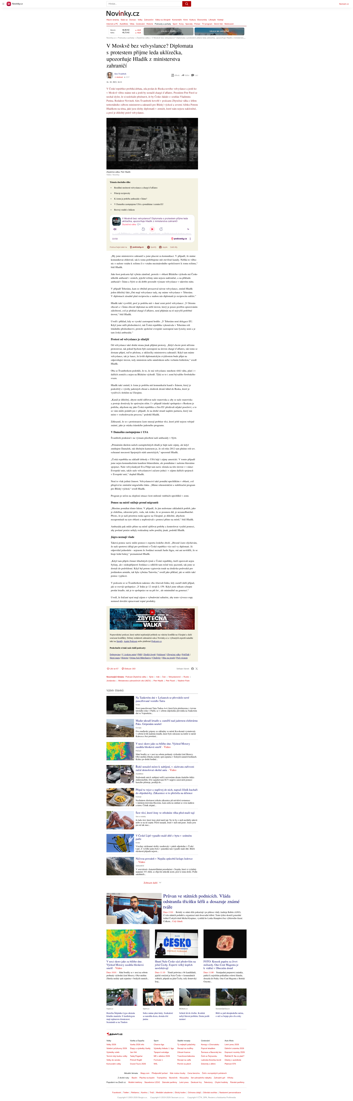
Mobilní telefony (135, 1082)
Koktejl (220, 20)
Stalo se (124, 20)
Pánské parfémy (237, 1082)
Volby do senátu (113, 1060)
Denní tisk (218, 24)
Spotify (120, 641)
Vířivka (230, 1078)
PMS (140, 654)
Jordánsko (111, 681)
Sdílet (187, 75)
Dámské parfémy (169, 1082)
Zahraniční (148, 20)
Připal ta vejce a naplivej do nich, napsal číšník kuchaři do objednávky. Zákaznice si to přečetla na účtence (167, 791)
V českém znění (129, 654)
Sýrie (151, 677)
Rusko (186, 677)
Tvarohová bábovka (186, 1056)
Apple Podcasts (130, 641)
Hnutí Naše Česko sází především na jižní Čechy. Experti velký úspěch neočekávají (175, 965)
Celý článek (177, 921)
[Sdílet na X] (196, 668)
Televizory (208, 1082)
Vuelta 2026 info (137, 1044)
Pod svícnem (182, 657)
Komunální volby (113, 1064)
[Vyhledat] (186, 4)
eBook (177, 75)
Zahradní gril (219, 1078)
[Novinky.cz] (123, 14)
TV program (207, 24)
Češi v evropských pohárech (214, 1073)
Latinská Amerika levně (211, 1060)
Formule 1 (158, 1060)
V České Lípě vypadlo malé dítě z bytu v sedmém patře (164, 837)
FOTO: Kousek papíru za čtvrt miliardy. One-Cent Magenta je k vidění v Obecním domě (221, 965)
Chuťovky (156, 657)
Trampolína (162, 1078)
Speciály (189, 24)
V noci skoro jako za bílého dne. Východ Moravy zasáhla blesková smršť (163, 745)
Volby (140, 20)
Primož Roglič (136, 1060)
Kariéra (144, 1092)
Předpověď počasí (160, 1073)
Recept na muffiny (185, 1048)
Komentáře (177, 20)
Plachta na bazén (147, 1078)
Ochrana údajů (194, 1092)
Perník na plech (184, 1064)
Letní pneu (184, 1082)
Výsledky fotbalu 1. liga (164, 1048)
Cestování (140, 24)
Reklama (135, 1092)
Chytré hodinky (221, 1082)
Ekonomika (202, 20)
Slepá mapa (115, 657)
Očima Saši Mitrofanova (140, 657)
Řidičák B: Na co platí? (234, 1056)
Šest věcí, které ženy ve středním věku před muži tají (165, 813)
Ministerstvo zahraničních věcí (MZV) (134, 681)
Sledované (229, 24)
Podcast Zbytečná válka (135, 677)
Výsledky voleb (112, 1052)
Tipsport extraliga (161, 1052)
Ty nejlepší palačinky (186, 1044)
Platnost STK (230, 1064)
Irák (158, 677)
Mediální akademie (164, 1092)
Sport (175, 24)
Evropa (138, 728)
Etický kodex (180, 1092)
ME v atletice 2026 (162, 1056)
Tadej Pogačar (136, 1056)
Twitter (126, 1092)
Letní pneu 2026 (232, 1044)
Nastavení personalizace (230, 1092)
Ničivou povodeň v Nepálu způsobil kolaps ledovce (164, 858)
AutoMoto (124, 24)
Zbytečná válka (173, 654)
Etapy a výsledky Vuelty (140, 1048)
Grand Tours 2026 (138, 1064)
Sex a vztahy (141, 817)
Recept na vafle (184, 1060)
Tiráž (152, 1092)
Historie (149, 24)
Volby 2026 (111, 1044)
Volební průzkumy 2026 (116, 1048)
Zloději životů (150, 654)
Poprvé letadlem (208, 1048)
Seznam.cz (344, 4)
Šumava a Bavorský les (211, 1052)
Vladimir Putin (184, 681)
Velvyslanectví (175, 677)
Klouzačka (184, 1078)
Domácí (132, 20)
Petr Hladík (158, 681)
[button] (152, 143)
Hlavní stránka (112, 20)
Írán (164, 677)
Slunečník (173, 1078)
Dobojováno (115, 654)
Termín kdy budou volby (116, 1056)
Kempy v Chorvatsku (210, 1044)
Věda (132, 24)
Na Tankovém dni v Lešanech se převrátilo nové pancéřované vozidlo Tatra (162, 699)
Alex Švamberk (120, 73)
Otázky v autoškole (233, 1060)
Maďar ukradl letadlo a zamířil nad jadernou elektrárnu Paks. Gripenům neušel (167, 722)
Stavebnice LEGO (152, 1082)
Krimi (185, 20)
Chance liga (159, 1044)
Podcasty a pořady (163, 24)
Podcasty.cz (156, 641)
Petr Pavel (170, 681)
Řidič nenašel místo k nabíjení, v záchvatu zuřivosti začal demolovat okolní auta (165, 768)
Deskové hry (196, 1082)
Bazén (134, 1078)
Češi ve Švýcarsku (209, 1056)
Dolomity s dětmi (208, 1064)
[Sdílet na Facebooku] (192, 668)
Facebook (116, 1092)
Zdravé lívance (183, 1052)
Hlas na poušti (168, 657)
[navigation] (3, 4)
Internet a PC (112, 24)
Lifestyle (212, 20)
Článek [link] (111, 125)
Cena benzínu (194, 1073)
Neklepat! (161, 654)
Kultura (192, 20)
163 (196, 75)
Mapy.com (145, 1073)
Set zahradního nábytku (201, 1078)
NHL (156, 1064)
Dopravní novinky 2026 (235, 1052)
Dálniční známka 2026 (234, 1048)
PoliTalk (185, 654)
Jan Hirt (133, 1052)
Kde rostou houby (177, 1073)
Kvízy (181, 24)
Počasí (197, 24)
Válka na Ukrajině (162, 20)
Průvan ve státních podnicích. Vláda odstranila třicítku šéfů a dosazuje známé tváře (201, 901)
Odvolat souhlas (210, 1092)
